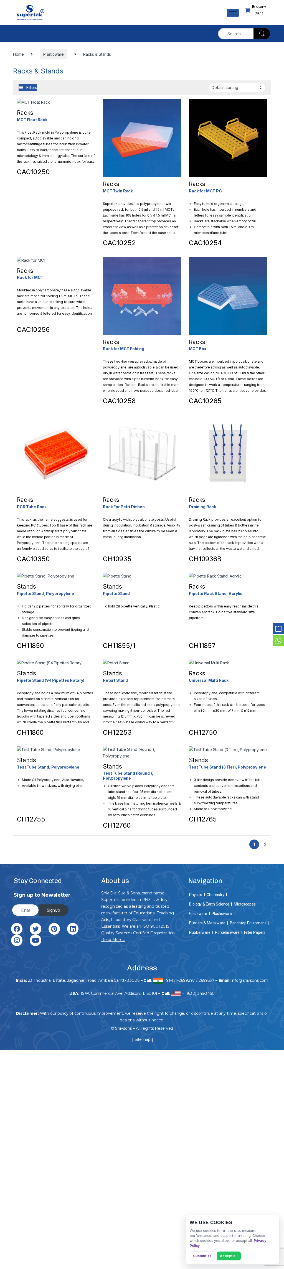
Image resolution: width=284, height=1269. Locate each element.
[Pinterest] (54, 928)
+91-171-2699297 (179, 980)
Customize (202, 1256)
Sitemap (143, 1039)
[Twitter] (35, 928)
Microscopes (244, 904)
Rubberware (200, 932)
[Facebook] (16, 928)
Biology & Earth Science (209, 904)
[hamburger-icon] (233, 13)
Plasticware (222, 913)
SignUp (53, 910)
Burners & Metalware (207, 923)
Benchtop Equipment (248, 923)
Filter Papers (254, 932)
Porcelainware (227, 932)
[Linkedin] (72, 928)
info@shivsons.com (250, 980)
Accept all (229, 1256)
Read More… (113, 939)
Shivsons (123, 1028)
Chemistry (215, 894)
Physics (195, 894)
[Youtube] (35, 940)
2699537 (206, 980)
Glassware (198, 913)
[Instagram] (16, 940)
